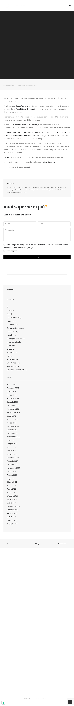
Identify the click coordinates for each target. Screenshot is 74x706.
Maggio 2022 (12, 485)
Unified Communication (17, 370)
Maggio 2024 (12, 419)
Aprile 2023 (11, 450)
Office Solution (48, 162)
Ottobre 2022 (12, 471)
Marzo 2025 (11, 395)
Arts (8, 307)
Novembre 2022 (13, 468)
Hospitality (11, 335)
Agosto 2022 (12, 475)
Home (5, 85)
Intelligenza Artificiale (16, 338)
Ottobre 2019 (12, 510)
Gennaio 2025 (12, 402)
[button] (69, 5)
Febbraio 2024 (13, 426)
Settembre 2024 (13, 412)
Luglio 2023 (11, 440)
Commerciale (12, 324)
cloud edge (11, 321)
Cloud (9, 314)
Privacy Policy (27, 248)
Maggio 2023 (12, 447)
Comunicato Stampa (15, 328)
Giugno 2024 (12, 416)
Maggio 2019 (12, 524)
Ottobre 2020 (12, 496)
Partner (10, 356)
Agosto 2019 (12, 513)
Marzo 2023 (11, 454)
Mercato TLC (12, 352)
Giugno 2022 (12, 482)
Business (10, 310)
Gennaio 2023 (12, 461)
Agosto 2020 (12, 499)
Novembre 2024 (13, 409)
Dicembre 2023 (13, 433)
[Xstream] (14, 5)
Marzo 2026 (11, 384)
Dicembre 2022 (13, 464)
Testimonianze (13, 366)
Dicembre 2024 (13, 405)
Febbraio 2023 (13, 457)
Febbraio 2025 (13, 398)
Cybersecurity (12, 331)
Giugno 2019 (12, 520)
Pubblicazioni (12, 85)
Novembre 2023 (13, 437)
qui (28, 167)
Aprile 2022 (11, 489)
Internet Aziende (14, 342)
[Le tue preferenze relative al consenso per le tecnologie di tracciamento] (3, 702)
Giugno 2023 (12, 444)
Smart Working (13, 363)
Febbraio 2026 (13, 388)
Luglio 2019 (11, 517)
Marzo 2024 (11, 423)
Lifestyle (10, 349)
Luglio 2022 (11, 478)
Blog (37, 544)
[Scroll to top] (70, 702)
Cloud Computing (14, 317)
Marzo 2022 (11, 492)
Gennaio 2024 (12, 430)
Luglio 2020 (11, 503)
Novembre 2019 (13, 506)
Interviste (11, 345)
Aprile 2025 (11, 391)
